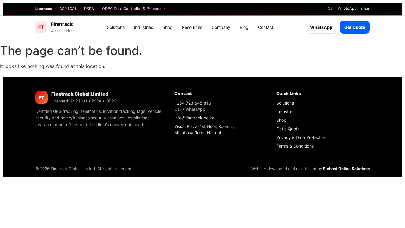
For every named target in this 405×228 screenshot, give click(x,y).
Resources (192, 27)
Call (331, 8)
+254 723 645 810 (192, 102)
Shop (167, 27)
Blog (244, 27)
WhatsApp (347, 8)
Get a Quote (288, 128)
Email (365, 8)
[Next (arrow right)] (394, 114)
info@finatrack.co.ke (194, 117)
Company (221, 27)
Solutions (116, 27)
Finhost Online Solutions (346, 168)
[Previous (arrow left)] (10, 114)
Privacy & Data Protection (301, 137)
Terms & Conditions (295, 145)
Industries (143, 27)
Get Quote (354, 27)
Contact (265, 27)
